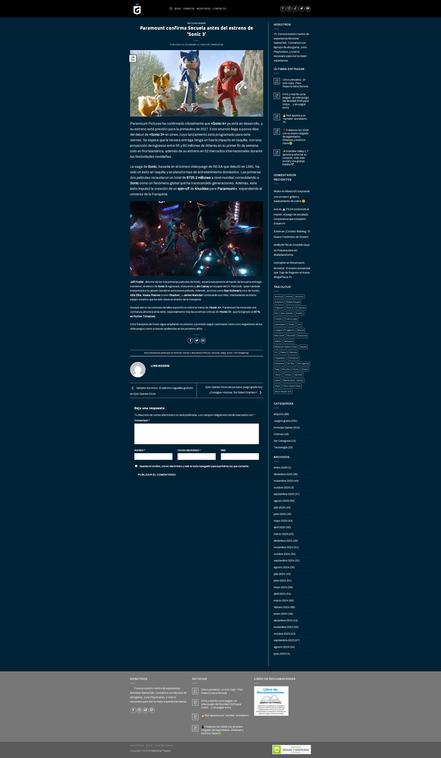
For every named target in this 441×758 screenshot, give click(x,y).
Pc (276, 352)
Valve (277, 380)
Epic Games (287, 313)
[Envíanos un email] (145, 710)
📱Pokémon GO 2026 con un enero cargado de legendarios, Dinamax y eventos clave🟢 (296, 137)
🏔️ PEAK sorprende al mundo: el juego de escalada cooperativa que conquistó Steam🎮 (291, 216)
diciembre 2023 (283, 620)
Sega (223, 353)
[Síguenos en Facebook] (283, 9)
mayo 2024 (280, 587)
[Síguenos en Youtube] (308, 9)
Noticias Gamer (196, 23)
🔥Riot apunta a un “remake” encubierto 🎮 (295, 118)
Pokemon (294, 358)
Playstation (280, 358)
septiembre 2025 (284, 494)
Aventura (279, 302)
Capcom (279, 308)
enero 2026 (280, 467)
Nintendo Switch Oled (286, 347)
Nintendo (288, 341)
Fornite (278, 319)
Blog (178, 8)
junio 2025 (280, 514)
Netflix (278, 341)
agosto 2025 (281, 500)
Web (223, 450)
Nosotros (203, 8)
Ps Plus (291, 363)
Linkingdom (216, 45)
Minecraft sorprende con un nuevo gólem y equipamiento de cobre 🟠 (292, 196)
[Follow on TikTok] (295, 9)
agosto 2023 (281, 647)
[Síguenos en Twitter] (301, 9)
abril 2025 (279, 527)
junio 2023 (280, 653)
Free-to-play (291, 319)
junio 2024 (280, 580)
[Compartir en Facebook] (190, 340)
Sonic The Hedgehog (237, 353)
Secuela (215, 353)
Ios (299, 324)
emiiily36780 (281, 244)
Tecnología (280, 447)
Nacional (302, 335)
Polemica (279, 363)
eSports (279, 414)
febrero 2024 (282, 607)
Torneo (287, 375)
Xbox (277, 386)
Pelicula (206, 353)
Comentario (142, 420)
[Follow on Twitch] (152, 710)
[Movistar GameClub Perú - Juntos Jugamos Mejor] (147, 8)
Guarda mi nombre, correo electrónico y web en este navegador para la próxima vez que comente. (194, 466)
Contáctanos (164, 745)
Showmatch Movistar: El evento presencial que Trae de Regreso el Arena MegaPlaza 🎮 (292, 270)
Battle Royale (293, 302)
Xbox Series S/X (283, 391)
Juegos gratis (282, 420)
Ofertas (278, 434)
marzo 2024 (281, 600)
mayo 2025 (280, 520)
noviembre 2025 (283, 480)
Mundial (291, 335)
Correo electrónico (189, 450)
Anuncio (299, 296)
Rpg (277, 369)
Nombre (139, 450)
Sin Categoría (282, 440)
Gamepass (280, 324)
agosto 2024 (281, 567)
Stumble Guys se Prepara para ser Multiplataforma (292, 249)
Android (279, 296)
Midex (277, 191)
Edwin (277, 231)
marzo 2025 (281, 534)
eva (276, 209)
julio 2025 (279, 507)
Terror (278, 375)
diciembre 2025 (283, 474)
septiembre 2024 (284, 560)
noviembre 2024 (283, 547)
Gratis (292, 324)
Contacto (219, 8)
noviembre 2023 (283, 627)
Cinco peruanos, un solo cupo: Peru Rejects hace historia (295, 83)
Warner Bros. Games (293, 380)
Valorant (298, 375)
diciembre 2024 (283, 540)
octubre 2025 (282, 487)
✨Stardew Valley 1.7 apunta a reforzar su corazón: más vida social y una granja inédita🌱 (296, 158)
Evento (299, 313)
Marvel (301, 330)
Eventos (188, 8)
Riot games (303, 363)
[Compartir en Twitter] (197, 340)
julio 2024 (279, 574)
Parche (303, 347)
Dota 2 (289, 308)
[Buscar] (171, 8)
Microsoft (279, 335)
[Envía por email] (203, 340)
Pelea (283, 352)
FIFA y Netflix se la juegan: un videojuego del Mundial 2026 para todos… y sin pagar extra (296, 101)
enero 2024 (281, 613)
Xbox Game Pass (292, 386)
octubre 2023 (282, 633)
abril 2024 (280, 593)
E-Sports (300, 308)
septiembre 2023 (284, 640)
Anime (289, 296)
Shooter (286, 369)
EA (276, 313)
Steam (304, 369)
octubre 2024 (282, 554)
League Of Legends (284, 330)
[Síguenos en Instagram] (289, 9)
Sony (295, 369)
